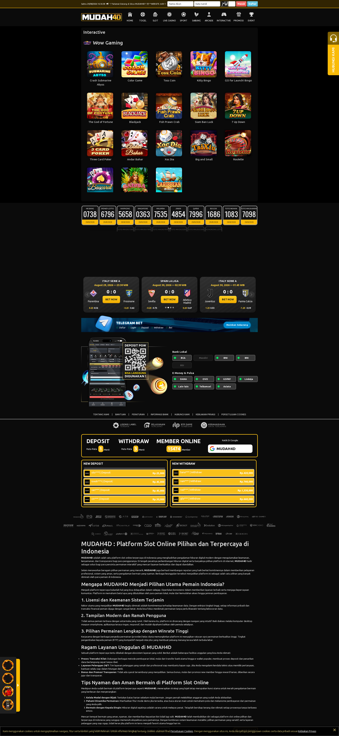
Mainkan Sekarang (237, 325)
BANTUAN (120, 414)
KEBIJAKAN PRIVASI (205, 414)
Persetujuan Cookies (182, 731)
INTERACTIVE (224, 20)
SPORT (183, 20)
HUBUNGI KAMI (182, 414)
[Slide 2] (168, 307)
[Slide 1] (165, 307)
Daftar (252, 3)
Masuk (241, 3)
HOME (130, 20)
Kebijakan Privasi (307, 731)
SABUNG (196, 20)
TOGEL (142, 20)
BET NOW (111, 299)
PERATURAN (138, 414)
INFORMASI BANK (159, 414)
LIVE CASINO (169, 20)
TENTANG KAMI (101, 414)
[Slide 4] (173, 307)
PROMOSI (239, 20)
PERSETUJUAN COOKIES (233, 414)
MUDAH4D (87, 557)
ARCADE (209, 20)
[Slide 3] (170, 307)
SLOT (155, 20)
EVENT (251, 20)
